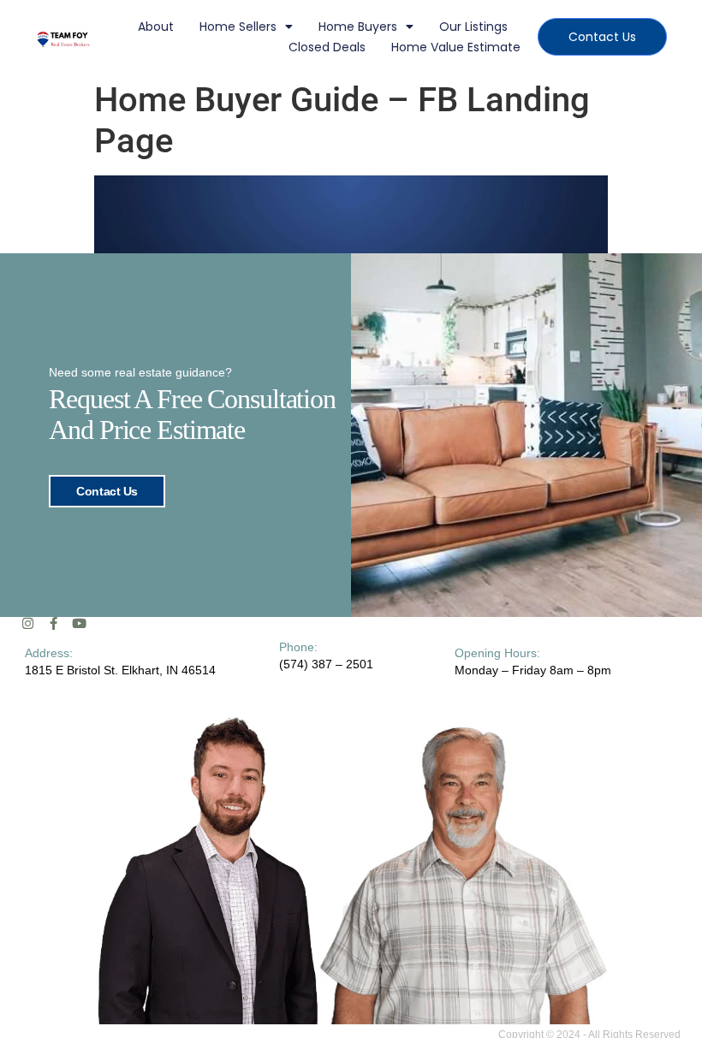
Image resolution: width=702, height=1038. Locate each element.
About (156, 26)
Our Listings (473, 26)
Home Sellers (238, 26)
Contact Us (107, 491)
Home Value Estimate (456, 47)
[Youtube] (79, 623)
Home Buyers (357, 26)
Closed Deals (327, 47)
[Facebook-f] (53, 623)
